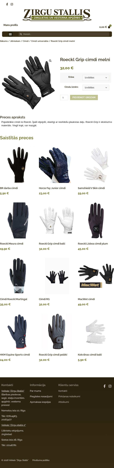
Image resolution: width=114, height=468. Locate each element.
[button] (10, 34)
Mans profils (10, 25)
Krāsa (71, 77)
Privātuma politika (40, 460)
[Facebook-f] (7, 4)
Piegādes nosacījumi (41, 396)
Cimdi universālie (39, 41)
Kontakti (62, 390)
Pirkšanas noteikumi (69, 396)
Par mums (35, 390)
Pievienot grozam (84, 97)
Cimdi (26, 41)
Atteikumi (63, 402)
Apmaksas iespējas (40, 402)
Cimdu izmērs (71, 87)
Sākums (4, 41)
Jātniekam (15, 41)
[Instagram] (12, 4)
